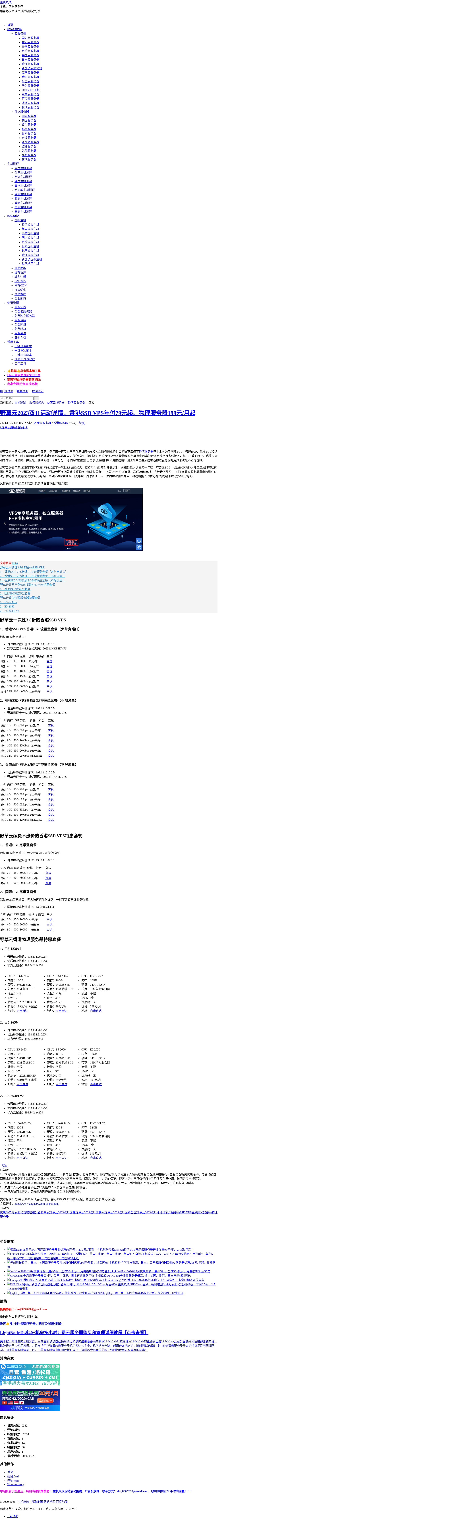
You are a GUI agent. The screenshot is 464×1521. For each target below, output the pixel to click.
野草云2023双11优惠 (62, 1212)
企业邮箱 (20, 298)
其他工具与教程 (24, 359)
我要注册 (22, 391)
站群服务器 (29, 150)
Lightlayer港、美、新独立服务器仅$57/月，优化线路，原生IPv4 (143, 1293)
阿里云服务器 (30, 81)
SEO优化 (20, 289)
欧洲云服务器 (30, 64)
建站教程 (20, 294)
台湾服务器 (29, 137)
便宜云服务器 (56, 402)
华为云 (13, 1212)
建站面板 (20, 268)
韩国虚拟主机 (30, 250)
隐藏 (15, 563)
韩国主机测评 (23, 181)
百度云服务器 (30, 98)
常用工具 (13, 341)
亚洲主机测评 (23, 198)
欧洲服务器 (29, 146)
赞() (81, 423)
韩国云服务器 (30, 55)
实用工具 (20, 363)
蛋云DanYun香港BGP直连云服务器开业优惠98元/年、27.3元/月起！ (151, 1249)
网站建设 (13, 216)
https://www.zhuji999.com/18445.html (36, 1203)
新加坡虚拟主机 (32, 259)
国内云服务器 (30, 37)
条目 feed (13, 1476)
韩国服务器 (29, 129)
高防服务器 (29, 155)
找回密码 (38, 391)
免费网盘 (20, 324)
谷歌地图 (37, 1501)
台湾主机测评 (23, 176)
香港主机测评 (23, 172)
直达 (49, 661)
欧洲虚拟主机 (30, 255)
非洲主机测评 (23, 211)
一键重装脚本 (23, 350)
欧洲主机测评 (23, 194)
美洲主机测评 (23, 207)
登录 (10, 1472)
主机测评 (13, 163)
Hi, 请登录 (6, 391)
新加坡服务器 (30, 142)
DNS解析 (20, 281)
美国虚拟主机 (30, 229)
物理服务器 (33, 1212)
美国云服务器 (30, 46)
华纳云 (18, 1491)
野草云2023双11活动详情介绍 (155, 1212)
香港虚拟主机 (30, 224)
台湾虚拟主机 (30, 242)
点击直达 (22, 1010)
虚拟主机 (20, 220)
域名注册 (20, 276)
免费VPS (20, 307)
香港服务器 (29, 124)
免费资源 (13, 302)
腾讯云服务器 (30, 77)
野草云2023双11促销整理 (120, 1212)
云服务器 (20, 33)
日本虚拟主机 (30, 246)
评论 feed (13, 1480)
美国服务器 (29, 120)
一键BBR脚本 (23, 354)
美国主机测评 (23, 168)
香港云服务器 (30, 42)
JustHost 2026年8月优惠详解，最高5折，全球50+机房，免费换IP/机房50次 (163, 1271)
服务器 (21, 1212)
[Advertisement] (66, 437)
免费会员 (20, 333)
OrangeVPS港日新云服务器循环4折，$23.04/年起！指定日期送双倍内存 (158, 1280)
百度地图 (62, 1501)
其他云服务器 (30, 107)
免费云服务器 (23, 311)
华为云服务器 (30, 85)
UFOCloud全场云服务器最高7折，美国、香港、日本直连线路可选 (149, 1275)
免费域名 (20, 320)
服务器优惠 (14, 29)
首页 (10, 24)
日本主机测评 (23, 185)
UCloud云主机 (31, 90)
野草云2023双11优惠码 (89, 1212)
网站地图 (49, 1501)
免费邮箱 (20, 328)
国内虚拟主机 (30, 237)
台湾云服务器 (30, 50)
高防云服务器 (30, 72)
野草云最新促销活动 (14, 427)
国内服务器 (29, 116)
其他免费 (20, 337)
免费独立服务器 (24, 315)
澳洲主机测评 (23, 202)
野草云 (45, 1212)
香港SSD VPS (182, 1212)
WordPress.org (15, 1484)
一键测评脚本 (23, 346)
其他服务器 (29, 159)
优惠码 (4, 1212)
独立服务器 (21, 111)
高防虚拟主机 (30, 233)
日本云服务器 (30, 59)
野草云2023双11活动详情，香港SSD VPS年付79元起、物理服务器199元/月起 (97, 413)
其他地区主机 (30, 263)
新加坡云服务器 (32, 68)
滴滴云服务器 (30, 103)
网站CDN (20, 285)
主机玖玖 (6, 2)
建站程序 (20, 272)
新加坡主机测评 (24, 189)
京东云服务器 (30, 94)
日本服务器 (29, 133)
